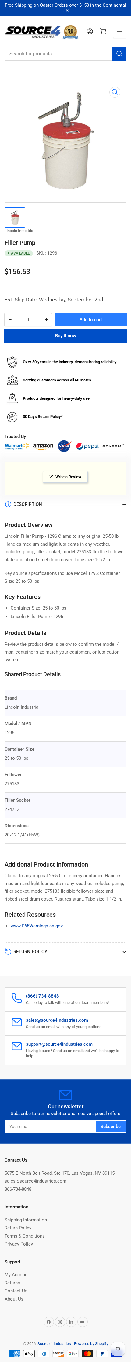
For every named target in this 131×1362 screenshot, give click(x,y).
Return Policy (18, 1228)
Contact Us (16, 1291)
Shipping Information (26, 1220)
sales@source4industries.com (35, 1181)
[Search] (119, 53)
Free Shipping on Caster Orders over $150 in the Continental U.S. (65, 7)
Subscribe (111, 1126)
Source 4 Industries (54, 1343)
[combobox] (65, 54)
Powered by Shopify (91, 1343)
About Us (14, 1299)
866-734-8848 (18, 1189)
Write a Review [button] (68, 476)
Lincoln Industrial (19, 230)
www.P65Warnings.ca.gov (37, 926)
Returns (12, 1283)
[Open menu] (119, 31)
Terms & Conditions (25, 1236)
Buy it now (65, 336)
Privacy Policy (19, 1244)
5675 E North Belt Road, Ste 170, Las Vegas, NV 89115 (60, 1173)
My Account (17, 1274)
